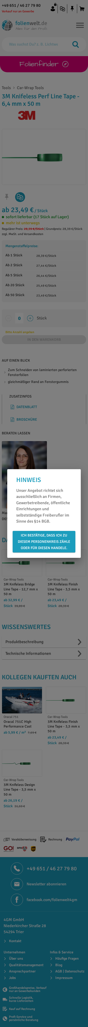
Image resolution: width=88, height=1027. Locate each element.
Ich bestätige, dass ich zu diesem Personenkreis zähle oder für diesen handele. (44, 541)
